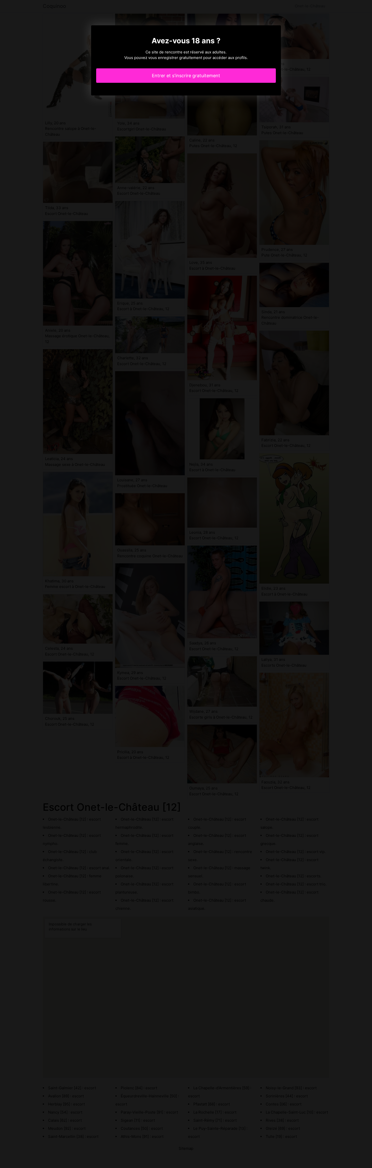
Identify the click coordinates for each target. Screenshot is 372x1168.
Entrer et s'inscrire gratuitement (186, 75)
